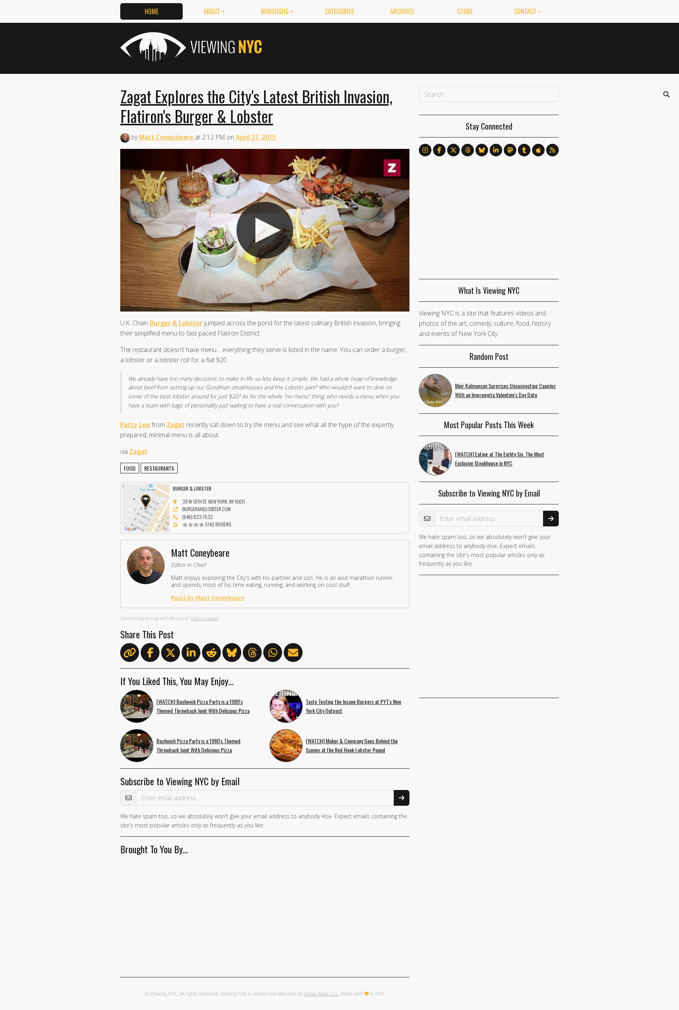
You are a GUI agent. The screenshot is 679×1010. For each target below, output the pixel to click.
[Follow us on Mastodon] (510, 150)
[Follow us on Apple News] (538, 150)
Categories (339, 11)
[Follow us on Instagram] (425, 150)
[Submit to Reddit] (211, 654)
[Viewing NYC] (190, 46)
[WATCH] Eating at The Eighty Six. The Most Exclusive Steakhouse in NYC (499, 458)
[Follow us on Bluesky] (481, 150)
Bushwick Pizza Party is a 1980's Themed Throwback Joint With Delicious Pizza (198, 745)
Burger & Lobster (176, 323)
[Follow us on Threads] (467, 150)
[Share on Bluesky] (231, 654)
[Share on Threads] (252, 654)
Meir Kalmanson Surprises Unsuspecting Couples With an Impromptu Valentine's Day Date (505, 390)
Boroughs (274, 11)
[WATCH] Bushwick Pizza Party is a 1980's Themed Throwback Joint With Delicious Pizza (203, 706)
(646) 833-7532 (197, 516)
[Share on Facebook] (150, 654)
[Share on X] (170, 654)
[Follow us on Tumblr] (524, 150)
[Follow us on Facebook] (439, 150)
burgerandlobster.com (206, 509)
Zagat (176, 424)
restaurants (159, 468)
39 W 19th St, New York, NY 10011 (213, 501)
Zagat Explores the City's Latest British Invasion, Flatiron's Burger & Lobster (256, 106)
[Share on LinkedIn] (191, 654)
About (212, 11)
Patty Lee (135, 424)
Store (465, 11)
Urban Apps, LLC (321, 993)
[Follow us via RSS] (552, 150)
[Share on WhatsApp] (272, 654)
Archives (402, 11)
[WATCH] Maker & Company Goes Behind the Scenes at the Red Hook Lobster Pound (352, 745)
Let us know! (204, 618)
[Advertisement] (416, 46)
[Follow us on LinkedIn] (496, 150)
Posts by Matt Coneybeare (207, 597)
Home (151, 11)
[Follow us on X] (453, 150)
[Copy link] (129, 652)
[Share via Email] (293, 654)
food (130, 468)
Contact (525, 11)
